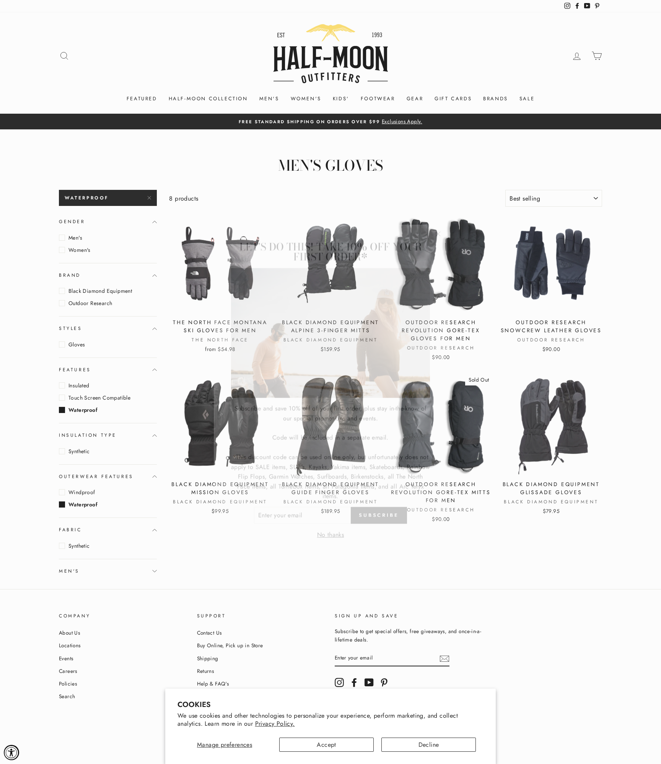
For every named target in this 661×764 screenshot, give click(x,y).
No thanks (330, 525)
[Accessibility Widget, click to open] (11, 752)
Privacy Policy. (275, 723)
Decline (428, 744)
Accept (326, 744)
